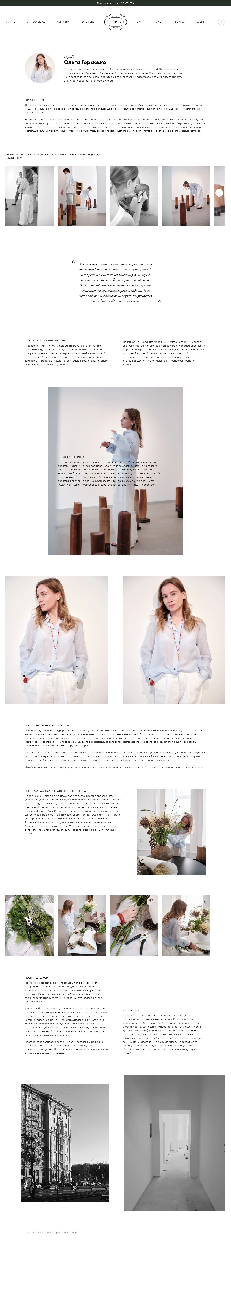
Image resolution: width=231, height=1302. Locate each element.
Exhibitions (88, 22)
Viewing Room (14, 157)
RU (13, 22)
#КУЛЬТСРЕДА (126, 3)
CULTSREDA (63, 22)
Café (158, 22)
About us (179, 22)
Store (140, 22)
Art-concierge (36, 22)
